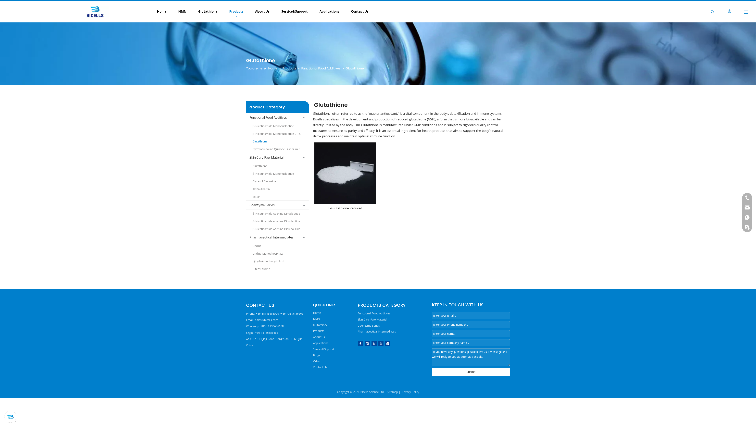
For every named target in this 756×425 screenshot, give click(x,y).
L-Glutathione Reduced (345, 208)
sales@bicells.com (266, 320)
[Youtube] (381, 343)
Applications (329, 11)
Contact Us (360, 11)
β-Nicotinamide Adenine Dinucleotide (276, 213)
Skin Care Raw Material (266, 157)
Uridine (257, 246)
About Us (262, 11)
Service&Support (294, 11)
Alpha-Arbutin (261, 189)
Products (236, 11)
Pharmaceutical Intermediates (271, 237)
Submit (471, 372)
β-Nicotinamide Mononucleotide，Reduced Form (281, 134)
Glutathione (208, 11)
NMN (182, 11)
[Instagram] (387, 343)
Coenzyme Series (262, 205)
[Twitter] (374, 343)
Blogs (316, 355)
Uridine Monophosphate (268, 253)
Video (316, 361)
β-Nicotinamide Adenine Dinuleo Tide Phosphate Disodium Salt (281, 229)
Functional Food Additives (268, 117)
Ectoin (256, 197)
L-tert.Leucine (261, 269)
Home (317, 313)
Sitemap (392, 392)
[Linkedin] (367, 343)
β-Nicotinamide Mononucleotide (273, 126)
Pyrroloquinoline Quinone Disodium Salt (278, 149)
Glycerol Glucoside (264, 181)
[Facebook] (360, 343)
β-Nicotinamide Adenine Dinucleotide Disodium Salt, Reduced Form (281, 221)
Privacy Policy (410, 392)
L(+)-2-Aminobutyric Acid (268, 261)
